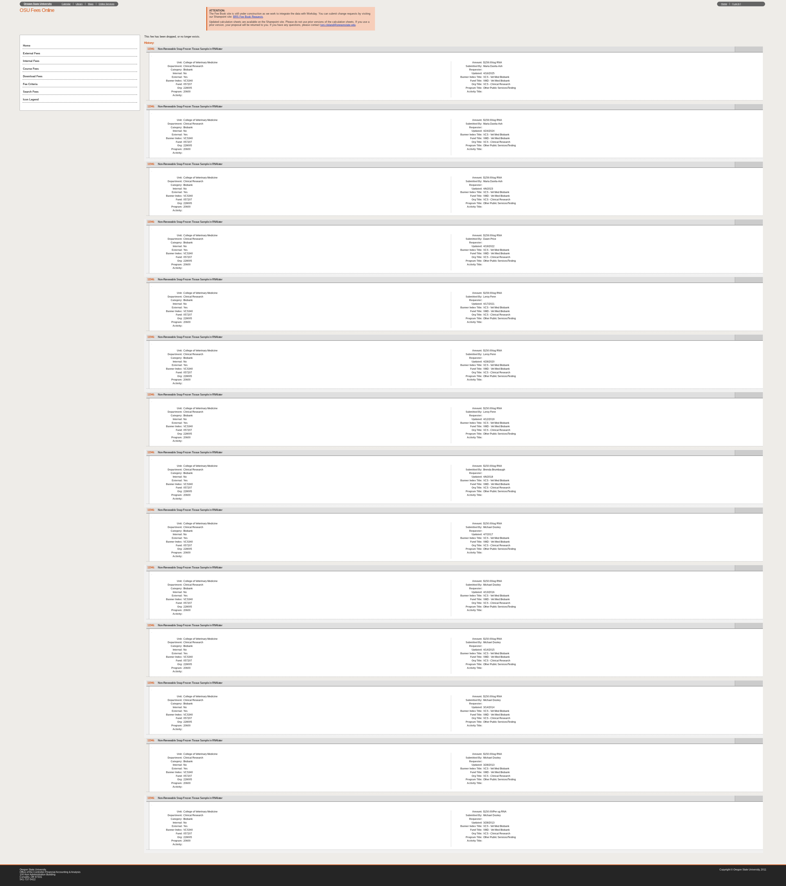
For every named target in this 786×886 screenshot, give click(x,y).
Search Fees (30, 91)
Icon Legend (31, 99)
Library (79, 4)
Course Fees (31, 68)
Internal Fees (31, 60)
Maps (91, 4)
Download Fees (32, 76)
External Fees (31, 53)
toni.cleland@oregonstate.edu (338, 24)
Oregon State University (38, 4)
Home (724, 4)
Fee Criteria (30, 84)
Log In (736, 4)
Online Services (106, 4)
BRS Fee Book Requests (248, 16)
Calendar (66, 4)
